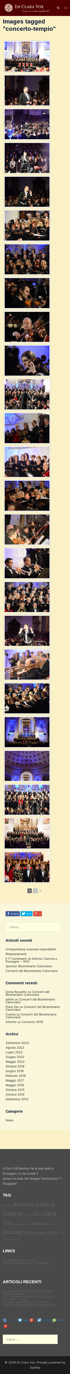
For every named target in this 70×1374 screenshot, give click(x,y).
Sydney (35, 1367)
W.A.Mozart (15, 1240)
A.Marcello (8, 1206)
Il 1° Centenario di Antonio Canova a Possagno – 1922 (31, 960)
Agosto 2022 (15, 1047)
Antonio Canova (34, 1204)
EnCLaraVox (18, 1224)
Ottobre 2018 (15, 1066)
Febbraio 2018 (16, 1076)
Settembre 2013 (17, 1099)
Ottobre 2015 (15, 1090)
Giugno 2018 (15, 1071)
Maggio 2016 (15, 1085)
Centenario (28, 1215)
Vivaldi (6, 1240)
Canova (12, 1213)
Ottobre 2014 (15, 1094)
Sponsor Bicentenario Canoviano (29, 966)
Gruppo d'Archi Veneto (19, 1260)
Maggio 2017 (15, 1080)
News (9, 1120)
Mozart (28, 1224)
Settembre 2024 (17, 1043)
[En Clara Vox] (27, 8)
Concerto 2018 (32, 1022)
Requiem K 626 (44, 1232)
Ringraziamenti (16, 954)
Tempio (63, 1233)
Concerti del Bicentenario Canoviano (32, 971)
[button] (58, 8)
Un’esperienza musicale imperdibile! (31, 949)
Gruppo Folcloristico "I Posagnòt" (26, 1263)
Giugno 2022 (15, 1057)
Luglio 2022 (14, 1052)
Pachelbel (52, 1224)
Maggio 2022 (15, 1061)
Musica (39, 1223)
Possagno (15, 1232)
